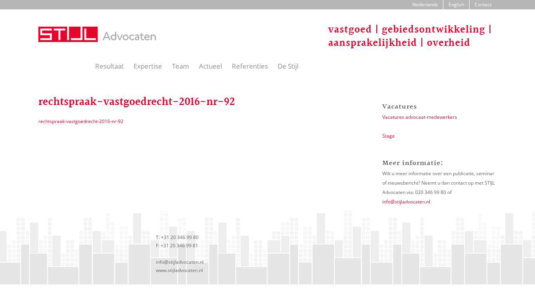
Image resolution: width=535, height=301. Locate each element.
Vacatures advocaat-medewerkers (419, 117)
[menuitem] (425, 4)
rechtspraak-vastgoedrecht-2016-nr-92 (80, 121)
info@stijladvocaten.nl (406, 201)
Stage (388, 135)
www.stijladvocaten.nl (179, 270)
